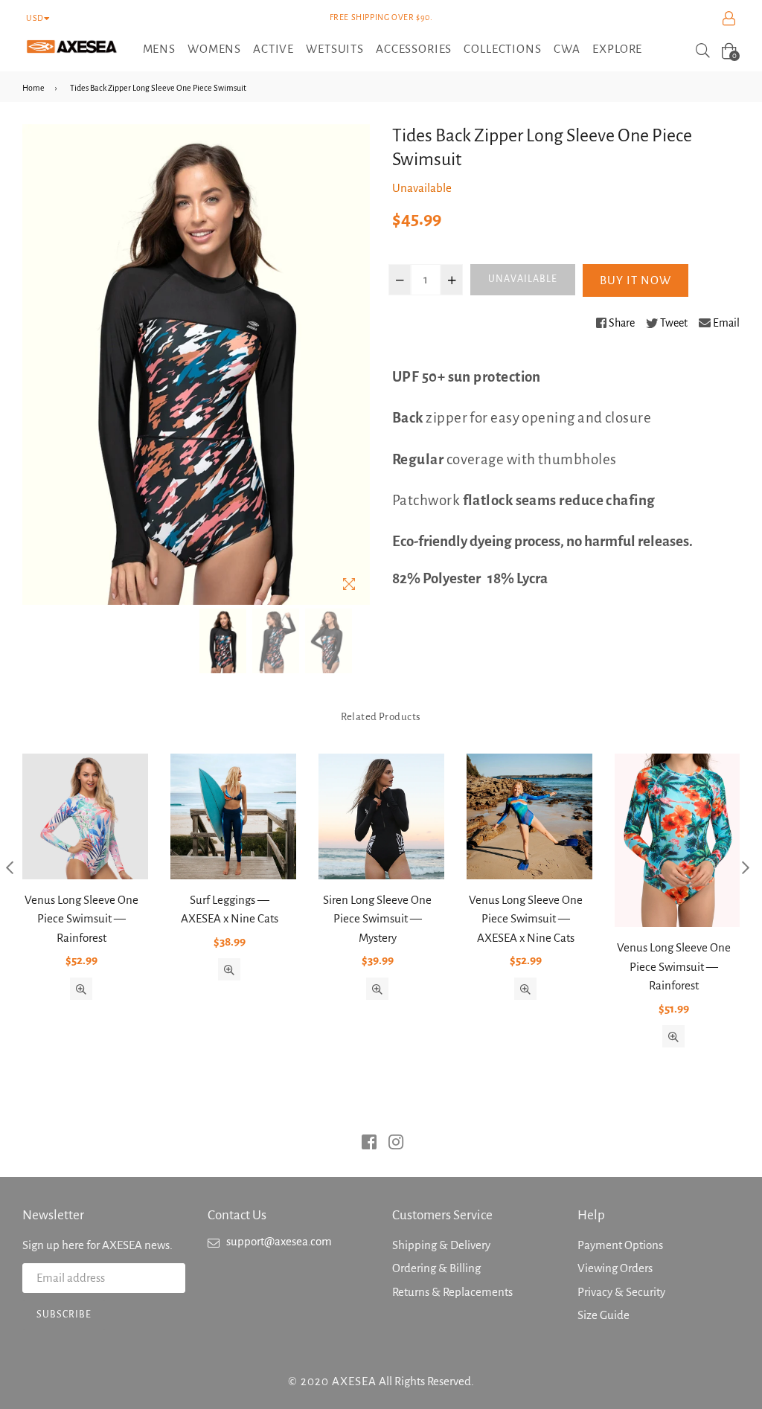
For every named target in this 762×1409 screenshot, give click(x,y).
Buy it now (635, 280)
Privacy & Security (621, 1292)
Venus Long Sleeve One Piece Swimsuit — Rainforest (81, 918)
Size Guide (603, 1315)
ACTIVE (273, 48)
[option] (222, 641)
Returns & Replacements (452, 1292)
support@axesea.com (279, 1241)
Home (33, 87)
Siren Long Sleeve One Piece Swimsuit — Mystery (377, 918)
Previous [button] (9, 867)
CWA (567, 48)
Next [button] (745, 867)
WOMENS (214, 48)
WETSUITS (335, 48)
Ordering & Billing (436, 1268)
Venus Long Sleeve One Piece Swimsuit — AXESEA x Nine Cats (526, 918)
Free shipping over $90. (381, 17)
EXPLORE (617, 48)
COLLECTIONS (502, 48)
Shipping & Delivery (441, 1245)
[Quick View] (81, 989)
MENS (159, 48)
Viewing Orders (615, 1268)
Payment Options (620, 1245)
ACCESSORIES (414, 48)
